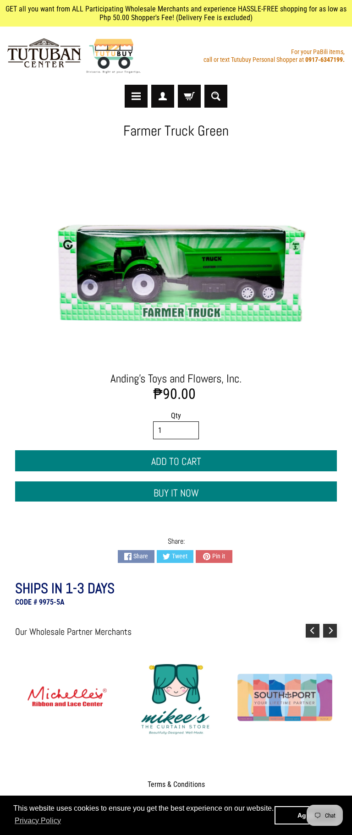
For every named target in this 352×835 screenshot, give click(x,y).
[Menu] (136, 96)
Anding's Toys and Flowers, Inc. (176, 378)
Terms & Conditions (176, 784)
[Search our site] (215, 96)
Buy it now (176, 492)
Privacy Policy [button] (38, 820)
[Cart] (189, 96)
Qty (176, 415)
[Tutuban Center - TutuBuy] (76, 55)
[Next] (330, 631)
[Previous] (312, 631)
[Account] (162, 96)
